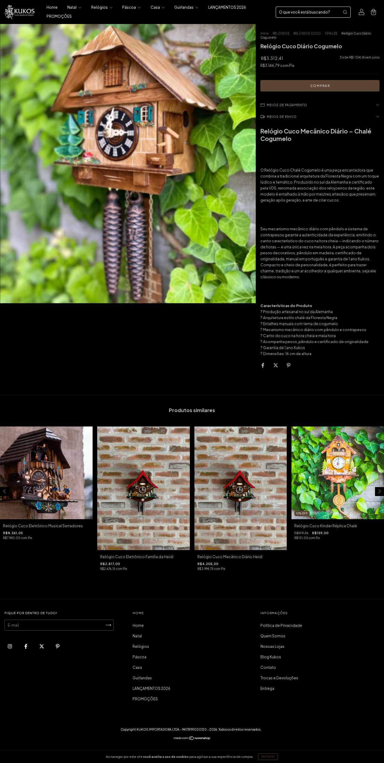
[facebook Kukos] (26, 646)
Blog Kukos (270, 657)
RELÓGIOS (281, 33)
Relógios (99, 7)
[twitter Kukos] (42, 646)
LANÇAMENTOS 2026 (227, 7)
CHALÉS (331, 33)
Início (264, 33)
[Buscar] (345, 12)
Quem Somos (272, 636)
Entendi (268, 756)
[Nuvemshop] (192, 739)
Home (52, 7)
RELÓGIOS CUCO (307, 33)
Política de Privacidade (281, 625)
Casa (155, 7)
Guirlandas (184, 7)
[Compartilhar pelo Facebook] (263, 365)
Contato (268, 667)
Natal (72, 7)
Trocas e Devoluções (279, 678)
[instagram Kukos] (10, 646)
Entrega (267, 688)
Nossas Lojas (272, 646)
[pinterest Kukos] (57, 646)
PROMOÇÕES (59, 16)
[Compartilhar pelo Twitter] (276, 365)
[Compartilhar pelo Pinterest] (288, 365)
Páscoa (129, 7)
